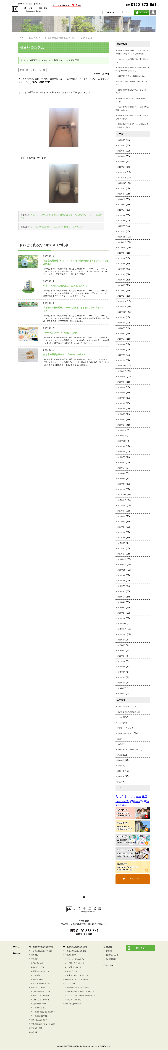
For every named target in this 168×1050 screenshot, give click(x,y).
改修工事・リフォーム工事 (32, 70)
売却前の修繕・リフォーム (42, 983)
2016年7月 (121, 586)
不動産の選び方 (70, 955)
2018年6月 (121, 463)
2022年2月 (121, 226)
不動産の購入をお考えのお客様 (76, 947)
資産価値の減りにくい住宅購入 (78, 987)
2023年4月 (121, 151)
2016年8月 (121, 581)
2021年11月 (121, 242)
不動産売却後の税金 (40, 1016)
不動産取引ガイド (124, 733)
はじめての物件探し (74, 1000)
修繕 (132, 801)
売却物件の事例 (36, 1028)
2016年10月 (121, 570)
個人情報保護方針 (112, 959)
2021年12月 (121, 237)
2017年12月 (121, 495)
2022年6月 (121, 205)
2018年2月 (121, 484)
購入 (119, 782)
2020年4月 (121, 344)
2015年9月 (121, 640)
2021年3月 (121, 285)
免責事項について (112, 955)
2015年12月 (121, 624)
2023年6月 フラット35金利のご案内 (131, 76)
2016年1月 (121, 618)
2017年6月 (121, 527)
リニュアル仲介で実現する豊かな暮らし (81, 996)
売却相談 (34, 959)
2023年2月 (121, 162)
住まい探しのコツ (73, 971)
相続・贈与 (121, 771)
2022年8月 (121, 194)
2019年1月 (121, 425)
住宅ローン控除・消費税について (79, 975)
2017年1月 (121, 554)
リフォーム (125, 796)
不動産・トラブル (124, 728)
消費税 (137, 802)
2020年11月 (121, 307)
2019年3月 (121, 414)
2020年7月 (121, 328)
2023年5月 (121, 146)
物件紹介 (120, 760)
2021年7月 (121, 264)
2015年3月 (121, 672)
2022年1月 (121, 231)
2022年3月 (121, 221)
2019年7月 (121, 393)
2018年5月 (121, 468)
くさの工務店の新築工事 (126, 712)
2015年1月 (121, 683)
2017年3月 (121, 543)
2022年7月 (121, 199)
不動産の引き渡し (39, 1008)
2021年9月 (121, 253)
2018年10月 (121, 441)
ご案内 (120, 723)
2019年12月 (121, 366)
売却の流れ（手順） (38, 987)
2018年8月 (121, 452)
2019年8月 (121, 387)
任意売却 (36, 975)
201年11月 (121, 694)
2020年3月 (121, 350)
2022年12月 (121, 172)
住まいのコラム (34, 38)
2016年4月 (121, 602)
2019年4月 (121, 409)
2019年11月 (121, 371)
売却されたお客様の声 (39, 1020)
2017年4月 (121, 538)
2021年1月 (121, 296)
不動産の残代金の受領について (44, 1012)
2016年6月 (121, 591)
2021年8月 (121, 258)
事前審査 (138, 797)
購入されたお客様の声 (73, 1004)
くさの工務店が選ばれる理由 (41, 951)
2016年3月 (121, 608)
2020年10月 (121, 312)
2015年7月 (121, 651)
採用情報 (109, 951)
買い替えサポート (39, 963)
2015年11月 (121, 629)
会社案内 (109, 947)
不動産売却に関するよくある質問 (43, 1024)
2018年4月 (121, 473)
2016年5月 (121, 597)
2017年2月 (121, 549)
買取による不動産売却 (41, 1000)
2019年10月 (121, 377)
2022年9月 (121, 189)
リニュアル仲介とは (72, 983)
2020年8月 (121, 323)
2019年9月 (121, 382)
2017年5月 (121, 532)
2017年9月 (121, 511)
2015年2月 (121, 677)
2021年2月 (121, 291)
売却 (119, 744)
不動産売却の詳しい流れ (42, 991)
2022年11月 (121, 178)
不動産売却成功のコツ (41, 971)
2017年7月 (121, 522)
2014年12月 (121, 688)
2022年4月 (121, 215)
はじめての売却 (38, 967)
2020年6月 (121, 334)
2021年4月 (121, 280)
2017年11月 (121, 500)
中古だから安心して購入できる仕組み (80, 991)
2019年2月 (121, 420)
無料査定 (34, 1032)
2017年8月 (121, 516)
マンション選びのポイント (76, 959)
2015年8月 (121, 645)
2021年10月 (121, 248)
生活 (119, 766)
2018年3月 (121, 479)
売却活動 (34, 955)
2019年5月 (121, 403)
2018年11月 (121, 436)
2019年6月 (121, 398)
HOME (21, 38)
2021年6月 (121, 269)
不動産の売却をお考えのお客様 (42, 947)
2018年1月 (121, 489)
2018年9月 (121, 446)
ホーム (17, 947)
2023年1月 (121, 167)
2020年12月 (121, 301)
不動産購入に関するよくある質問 (77, 979)
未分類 (120, 755)
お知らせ (18, 953)
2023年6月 (121, 140)
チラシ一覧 (109, 965)
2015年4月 (121, 667)
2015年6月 (121, 656)
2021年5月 (121, 274)
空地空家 (120, 776)
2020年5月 (121, 339)
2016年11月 (121, 565)
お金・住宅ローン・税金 (126, 707)
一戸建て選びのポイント (76, 963)
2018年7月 (121, 457)
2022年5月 (121, 210)
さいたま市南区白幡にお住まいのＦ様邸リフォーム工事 (56, 227)
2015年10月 (121, 634)
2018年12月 (121, 430)
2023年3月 (121, 156)
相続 (143, 801)
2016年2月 (121, 613)
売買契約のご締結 (39, 1004)
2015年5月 (121, 661)
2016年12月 (121, 559)
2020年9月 (121, 317)
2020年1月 (121, 360)
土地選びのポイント (74, 967)
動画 (119, 739)
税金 (124, 805)
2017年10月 (121, 506)
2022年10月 (121, 183)
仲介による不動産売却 (41, 996)
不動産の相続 (38, 979)
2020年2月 (121, 355)
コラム (120, 717)
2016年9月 (121, 575)
